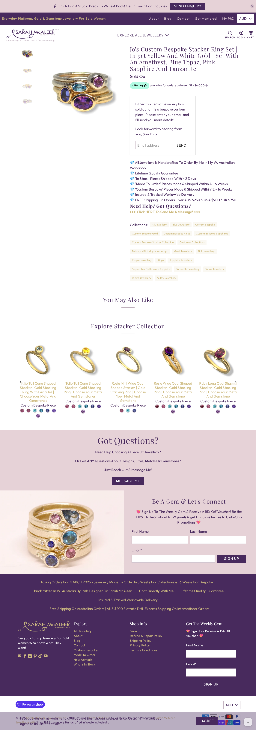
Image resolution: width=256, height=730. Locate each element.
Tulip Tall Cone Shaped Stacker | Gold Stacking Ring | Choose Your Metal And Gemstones (83, 389)
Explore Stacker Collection (128, 326)
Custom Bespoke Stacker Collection (153, 242)
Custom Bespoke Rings (177, 233)
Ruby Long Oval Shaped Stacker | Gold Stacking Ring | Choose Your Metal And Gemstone (218, 389)
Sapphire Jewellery (180, 260)
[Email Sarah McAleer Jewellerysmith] (19, 657)
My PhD (228, 18)
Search (134, 631)
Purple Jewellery (142, 260)
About (154, 18)
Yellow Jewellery (166, 278)
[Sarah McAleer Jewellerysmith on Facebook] (25, 657)
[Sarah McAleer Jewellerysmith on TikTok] (40, 657)
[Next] (234, 382)
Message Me (128, 481)
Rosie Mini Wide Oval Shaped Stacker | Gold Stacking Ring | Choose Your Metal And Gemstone (128, 392)
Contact (183, 18)
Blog (167, 18)
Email (137, 550)
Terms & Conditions (143, 650)
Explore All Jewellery (140, 35)
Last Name (198, 531)
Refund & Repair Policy (146, 636)
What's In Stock (84, 664)
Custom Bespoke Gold (145, 233)
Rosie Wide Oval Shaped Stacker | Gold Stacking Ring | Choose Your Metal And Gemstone (173, 389)
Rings (160, 260)
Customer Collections (192, 242)
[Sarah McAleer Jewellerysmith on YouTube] (45, 657)
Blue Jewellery (180, 224)
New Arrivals (83, 660)
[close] (252, 6)
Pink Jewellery (206, 251)
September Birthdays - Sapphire (151, 269)
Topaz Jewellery (214, 269)
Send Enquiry (188, 6)
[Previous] (21, 382)
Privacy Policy (140, 645)
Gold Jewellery (183, 251)
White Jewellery (141, 278)
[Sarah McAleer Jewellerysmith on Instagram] (30, 657)
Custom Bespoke (205, 224)
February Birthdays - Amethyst (150, 251)
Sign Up (231, 558)
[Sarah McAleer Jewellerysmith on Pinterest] (35, 657)
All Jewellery (159, 224)
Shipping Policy (140, 640)
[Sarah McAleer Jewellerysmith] (32, 35)
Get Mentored (206, 18)
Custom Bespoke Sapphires (212, 233)
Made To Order (84, 655)
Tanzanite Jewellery (187, 269)
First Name (140, 531)
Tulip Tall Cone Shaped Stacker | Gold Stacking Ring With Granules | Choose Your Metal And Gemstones (38, 392)
